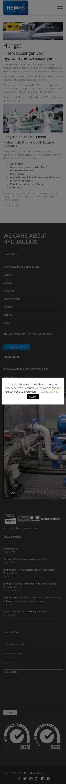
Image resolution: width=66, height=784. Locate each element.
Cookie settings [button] (49, 391)
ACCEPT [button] (33, 396)
